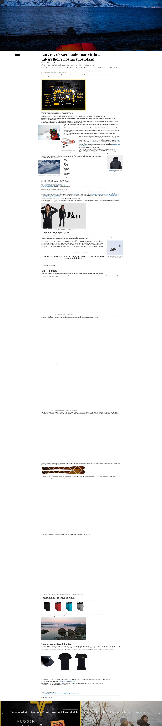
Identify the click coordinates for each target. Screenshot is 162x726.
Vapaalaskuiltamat (75, 693)
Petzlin (71, 151)
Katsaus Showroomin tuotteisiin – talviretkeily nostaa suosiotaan (70, 56)
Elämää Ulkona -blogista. (50, 141)
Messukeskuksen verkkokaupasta (67, 681)
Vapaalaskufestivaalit (65, 693)
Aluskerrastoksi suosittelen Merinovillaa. (75, 193)
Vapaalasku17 (57, 693)
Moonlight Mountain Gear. (89, 235)
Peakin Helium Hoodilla (112, 170)
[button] (40, 713)
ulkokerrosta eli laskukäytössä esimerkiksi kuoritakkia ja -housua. (104, 194)
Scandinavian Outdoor (49, 693)
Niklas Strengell (51, 62)
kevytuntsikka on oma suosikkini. (52, 195)
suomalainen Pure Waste (47, 650)
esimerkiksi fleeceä (75, 194)
